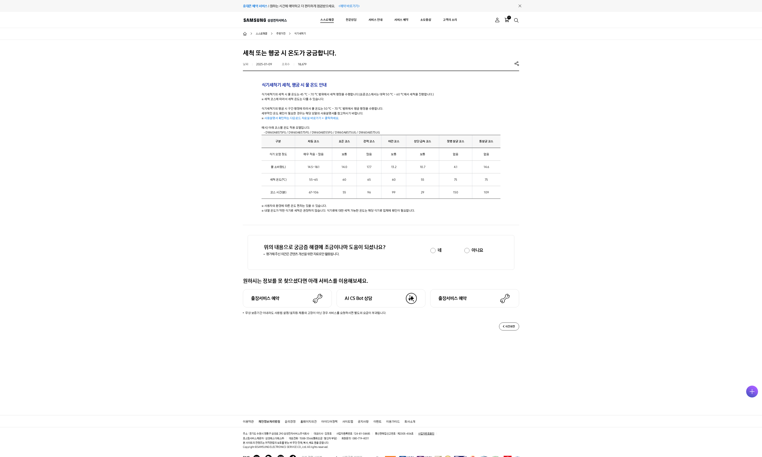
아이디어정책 (329, 421)
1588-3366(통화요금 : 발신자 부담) (318, 438)
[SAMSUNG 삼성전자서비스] (265, 20)
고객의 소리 (450, 20)
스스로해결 (327, 20)
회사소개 (409, 421)
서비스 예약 (401, 20)
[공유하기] (516, 63)
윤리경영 (290, 421)
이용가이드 (393, 421)
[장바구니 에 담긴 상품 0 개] (506, 19)
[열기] (752, 391)
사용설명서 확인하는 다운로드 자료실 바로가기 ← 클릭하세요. (301, 118)
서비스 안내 (375, 20)
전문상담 (351, 20)
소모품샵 (425, 20)
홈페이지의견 (308, 421)
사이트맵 (347, 421)
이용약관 (248, 421)
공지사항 (363, 421)
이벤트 (377, 421)
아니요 (477, 250)
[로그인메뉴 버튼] (497, 20)
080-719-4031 (360, 438)
